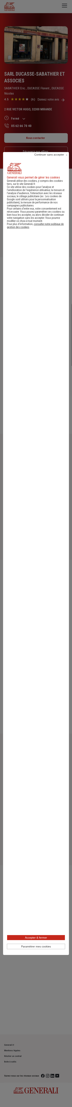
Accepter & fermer (36, 937)
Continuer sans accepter (49, 154)
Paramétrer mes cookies (36, 946)
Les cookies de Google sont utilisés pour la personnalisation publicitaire (34, 199)
